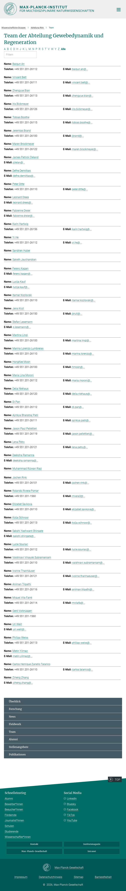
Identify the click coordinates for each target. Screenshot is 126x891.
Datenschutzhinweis (50, 877)
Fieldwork (15, 724)
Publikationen (17, 754)
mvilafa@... (78, 602)
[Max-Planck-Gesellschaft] (49, 868)
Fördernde (10, 815)
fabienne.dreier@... (23, 215)
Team (12, 731)
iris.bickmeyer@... (82, 109)
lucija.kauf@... (21, 287)
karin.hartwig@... (82, 229)
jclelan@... (19, 162)
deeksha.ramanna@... (25, 460)
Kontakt (34, 844)
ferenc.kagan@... (22, 273)
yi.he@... (77, 242)
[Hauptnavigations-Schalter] (118, 9)
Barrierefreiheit (103, 877)
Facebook (72, 809)
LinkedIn (72, 798)
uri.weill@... (19, 629)
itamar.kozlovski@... (83, 300)
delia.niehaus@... (82, 393)
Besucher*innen (14, 809)
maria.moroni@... (82, 380)
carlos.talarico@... (82, 669)
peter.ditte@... (80, 189)
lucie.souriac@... (81, 549)
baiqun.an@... (80, 69)
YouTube (72, 820)
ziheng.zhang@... (23, 682)
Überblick (15, 701)
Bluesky (71, 804)
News (12, 716)
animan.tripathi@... (83, 589)
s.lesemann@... (22, 327)
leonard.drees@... (23, 202)
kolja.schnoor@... (82, 522)
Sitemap (78, 877)
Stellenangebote (18, 747)
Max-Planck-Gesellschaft (34, 851)
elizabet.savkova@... (84, 509)
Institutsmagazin (91, 844)
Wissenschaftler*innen (18, 836)
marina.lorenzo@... (83, 353)
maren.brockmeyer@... (85, 149)
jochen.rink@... (80, 482)
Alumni (13, 739)
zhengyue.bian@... (82, 95)
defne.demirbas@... (24, 175)
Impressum (20, 877)
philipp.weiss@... (82, 642)
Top (117, 779)
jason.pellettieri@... (83, 433)
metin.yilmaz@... (22, 656)
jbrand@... (78, 135)
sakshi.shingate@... (24, 536)
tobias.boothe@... (82, 122)
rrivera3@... (78, 496)
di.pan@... (78, 407)
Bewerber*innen (14, 804)
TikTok (71, 815)
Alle (63, 49)
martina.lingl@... (81, 340)
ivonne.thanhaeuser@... (85, 576)
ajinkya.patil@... (81, 420)
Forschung (15, 709)
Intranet (92, 851)
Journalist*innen (14, 820)
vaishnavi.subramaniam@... (88, 562)
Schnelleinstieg (15, 793)
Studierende (11, 831)
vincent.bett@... (81, 82)
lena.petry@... (80, 447)
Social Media (73, 793)
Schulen (9, 826)
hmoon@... (78, 367)
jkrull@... (77, 313)
